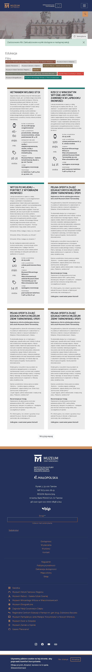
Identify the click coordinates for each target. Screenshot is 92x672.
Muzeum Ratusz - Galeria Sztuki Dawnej (30, 596)
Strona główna (81, 36)
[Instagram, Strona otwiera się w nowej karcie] (36, 644)
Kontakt (46, 552)
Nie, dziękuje (63, 659)
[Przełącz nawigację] (84, 5)
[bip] (46, 509)
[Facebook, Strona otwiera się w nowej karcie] (42, 644)
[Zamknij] (84, 42)
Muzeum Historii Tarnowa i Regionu (27, 592)
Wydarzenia (46, 545)
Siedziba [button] (36, 70)
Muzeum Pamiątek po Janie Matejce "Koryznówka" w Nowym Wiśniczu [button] (29, 62)
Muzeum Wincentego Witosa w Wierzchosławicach (35, 600)
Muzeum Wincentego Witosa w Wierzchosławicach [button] (42, 77)
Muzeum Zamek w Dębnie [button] (31, 66)
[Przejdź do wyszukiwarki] (85, 14)
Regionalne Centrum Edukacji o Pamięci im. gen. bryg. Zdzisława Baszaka (44, 613)
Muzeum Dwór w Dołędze (24, 621)
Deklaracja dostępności (46, 569)
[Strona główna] (12, 5)
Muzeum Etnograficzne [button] (13, 77)
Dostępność (46, 541)
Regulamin (46, 562)
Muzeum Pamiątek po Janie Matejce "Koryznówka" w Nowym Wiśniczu (43, 617)
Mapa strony (46, 573)
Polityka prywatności (46, 565)
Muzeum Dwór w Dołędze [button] (65, 62)
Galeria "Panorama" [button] (12, 66)
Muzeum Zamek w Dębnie (24, 625)
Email (41, 516)
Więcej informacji (18, 668)
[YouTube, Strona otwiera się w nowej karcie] (49, 644)
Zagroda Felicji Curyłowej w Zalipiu (27, 608)
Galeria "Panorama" (20, 629)
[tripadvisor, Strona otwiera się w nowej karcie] (55, 644)
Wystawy (46, 549)
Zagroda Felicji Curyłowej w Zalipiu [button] (69, 73)
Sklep (46, 576)
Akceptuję (75, 659)
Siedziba (16, 588)
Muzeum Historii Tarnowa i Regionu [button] (17, 70)
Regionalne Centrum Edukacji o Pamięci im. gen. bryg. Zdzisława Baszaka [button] (30, 73)
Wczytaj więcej (46, 436)
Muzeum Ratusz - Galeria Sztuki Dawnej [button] (56, 66)
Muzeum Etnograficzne (22, 604)
